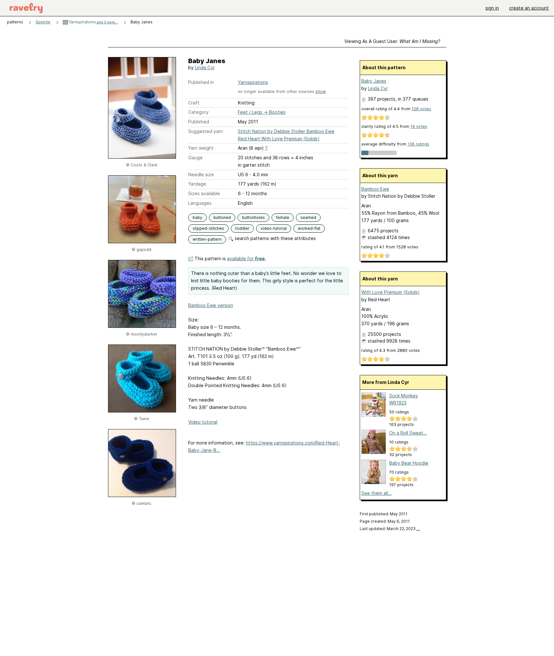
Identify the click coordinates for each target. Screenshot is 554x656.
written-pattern (207, 239)
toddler (242, 228)
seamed (308, 217)
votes (421, 108)
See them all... (376, 493)
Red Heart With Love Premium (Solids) (279, 138)
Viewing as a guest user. (392, 41)
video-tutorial (274, 228)
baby (197, 217)
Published (198, 121)
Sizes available (204, 193)
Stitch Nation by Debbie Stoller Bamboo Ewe (286, 131)
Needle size (201, 174)
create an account (529, 8)
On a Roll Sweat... (408, 433)
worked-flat (309, 228)
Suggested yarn (205, 131)
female (282, 217)
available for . (246, 258)
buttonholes (253, 217)
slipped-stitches (208, 228)
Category (198, 112)
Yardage (197, 184)
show (320, 91)
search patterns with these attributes (274, 238)
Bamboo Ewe (375, 189)
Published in (201, 82)
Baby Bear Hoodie (408, 463)
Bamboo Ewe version (210, 305)
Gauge (195, 157)
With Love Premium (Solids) (390, 292)
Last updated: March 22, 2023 (390, 528)
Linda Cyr (205, 67)
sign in (492, 8)
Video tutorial (202, 422)
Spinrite (43, 22)
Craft (193, 102)
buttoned (222, 217)
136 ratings (418, 144)
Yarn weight (201, 148)
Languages (200, 203)
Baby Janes (373, 81)
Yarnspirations (93, 22)
